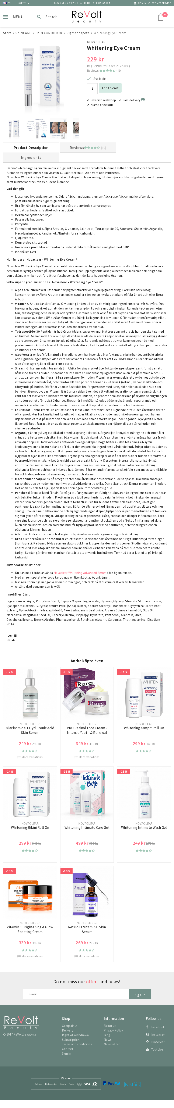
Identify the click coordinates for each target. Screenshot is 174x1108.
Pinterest (158, 1042)
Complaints (70, 1026)
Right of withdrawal (76, 1035)
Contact (67, 1049)
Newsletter (112, 1044)
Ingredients (31, 157)
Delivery (67, 1030)
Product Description (31, 147)
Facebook (158, 1027)
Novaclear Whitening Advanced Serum (80, 573)
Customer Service (159, 3)
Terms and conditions (77, 1044)
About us (110, 1026)
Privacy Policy (113, 1030)
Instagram (158, 1035)
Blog (107, 1035)
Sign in (142, 3)
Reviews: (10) (104, 71)
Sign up (140, 995)
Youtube (157, 1049)
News (108, 1040)
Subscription (71, 1040)
